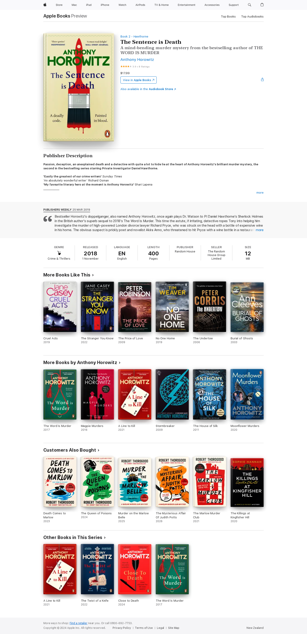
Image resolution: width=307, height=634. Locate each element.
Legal (160, 628)
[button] (249, 5)
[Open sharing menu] (262, 80)
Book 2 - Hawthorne (134, 36)
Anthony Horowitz (137, 59)
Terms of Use (144, 628)
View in (137, 80)
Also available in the (146, 89)
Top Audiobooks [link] (252, 16)
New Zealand (255, 628)
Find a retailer (78, 623)
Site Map (173, 628)
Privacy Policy (122, 628)
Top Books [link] (228, 16)
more (260, 192)
